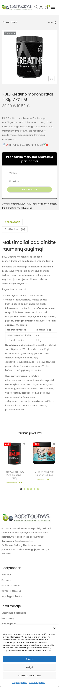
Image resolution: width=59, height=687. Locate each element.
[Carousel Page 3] (28, 489)
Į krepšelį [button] (54, 444)
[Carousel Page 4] (31, 489)
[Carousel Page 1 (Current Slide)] (21, 489)
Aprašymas (12, 222)
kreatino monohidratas (44, 203)
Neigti (29, 667)
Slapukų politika (19, 682)
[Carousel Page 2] (24, 489)
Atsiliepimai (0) (15, 229)
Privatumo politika (37, 682)
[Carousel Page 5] (34, 489)
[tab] (29, 222)
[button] (54, 628)
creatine (14, 203)
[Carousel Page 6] (38, 489)
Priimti (29, 659)
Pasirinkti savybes (24, 444)
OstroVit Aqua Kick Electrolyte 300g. (44, 473)
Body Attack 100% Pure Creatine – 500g (15, 475)
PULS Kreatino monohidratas (17, 207)
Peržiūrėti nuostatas (29, 675)
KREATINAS (25, 203)
